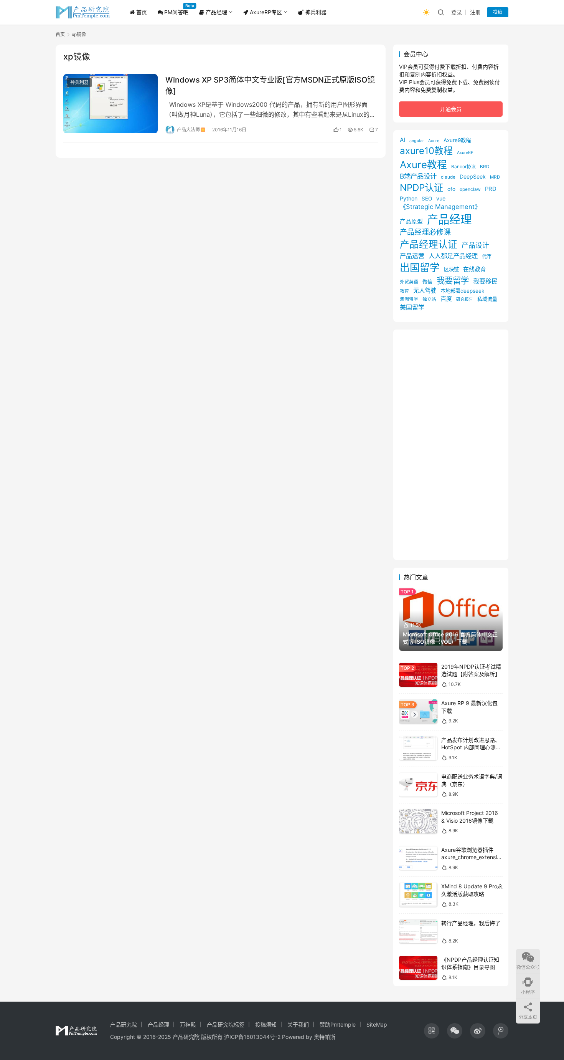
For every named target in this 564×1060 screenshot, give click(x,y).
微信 (427, 282)
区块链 (451, 269)
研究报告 (464, 299)
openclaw (470, 189)
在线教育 (474, 269)
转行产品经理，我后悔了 (470, 923)
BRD (484, 166)
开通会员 (451, 109)
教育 (404, 291)
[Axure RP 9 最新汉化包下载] (418, 711)
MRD (495, 177)
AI (402, 140)
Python (408, 198)
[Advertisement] (450, 445)
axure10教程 (426, 150)
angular (416, 140)
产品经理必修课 (425, 232)
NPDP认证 (421, 187)
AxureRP (465, 152)
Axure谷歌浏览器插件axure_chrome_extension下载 (470, 857)
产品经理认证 (428, 244)
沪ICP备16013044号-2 (252, 1037)
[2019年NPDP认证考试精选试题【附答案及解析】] (418, 675)
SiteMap (376, 1024)
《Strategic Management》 (440, 206)
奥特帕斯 (324, 1037)
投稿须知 (266, 1024)
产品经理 (215, 12)
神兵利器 (315, 12)
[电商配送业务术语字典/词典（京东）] (418, 785)
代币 (487, 256)
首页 (141, 12)
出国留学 (420, 267)
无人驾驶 (424, 290)
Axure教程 (423, 165)
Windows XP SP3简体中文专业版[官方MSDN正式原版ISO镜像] (270, 85)
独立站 (429, 299)
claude (448, 177)
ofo (451, 189)
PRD (490, 189)
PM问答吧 (176, 12)
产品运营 (412, 256)
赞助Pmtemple (338, 1024)
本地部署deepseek (462, 291)
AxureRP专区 (265, 12)
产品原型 (411, 221)
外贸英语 (409, 282)
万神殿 (188, 1024)
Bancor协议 (463, 166)
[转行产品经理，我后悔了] (418, 931)
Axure (433, 140)
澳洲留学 (409, 299)
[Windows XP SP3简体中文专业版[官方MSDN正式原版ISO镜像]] (110, 103)
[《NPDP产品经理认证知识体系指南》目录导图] (418, 968)
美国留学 (412, 307)
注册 (475, 12)
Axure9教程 (457, 140)
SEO (427, 198)
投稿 (497, 12)
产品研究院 (123, 1024)
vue (440, 198)
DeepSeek (473, 176)
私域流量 (487, 299)
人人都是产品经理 (453, 256)
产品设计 (475, 245)
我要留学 (453, 280)
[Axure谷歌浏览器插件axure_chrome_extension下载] (418, 858)
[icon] (431, 1030)
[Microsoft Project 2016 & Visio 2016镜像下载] (418, 821)
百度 (446, 298)
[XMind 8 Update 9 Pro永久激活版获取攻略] (418, 895)
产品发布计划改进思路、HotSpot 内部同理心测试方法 (471, 747)
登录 (456, 12)
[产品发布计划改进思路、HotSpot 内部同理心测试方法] (418, 748)
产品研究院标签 (225, 1024)
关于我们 (298, 1024)
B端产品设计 (418, 176)
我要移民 (485, 281)
